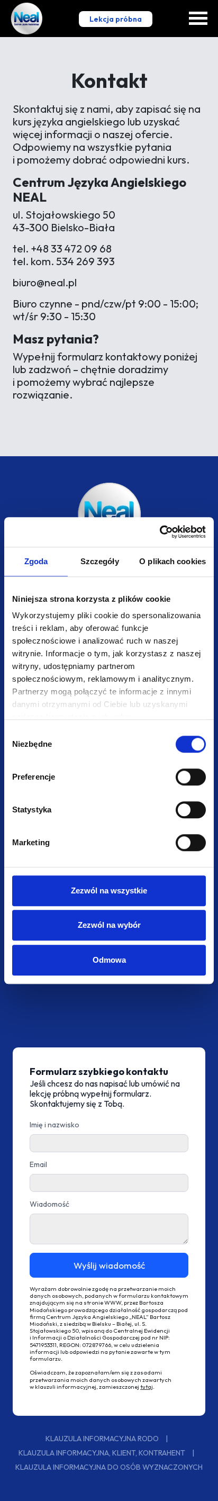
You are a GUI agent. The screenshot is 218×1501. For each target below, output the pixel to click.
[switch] (191, 776)
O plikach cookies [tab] (172, 561)
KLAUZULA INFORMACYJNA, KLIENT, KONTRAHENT (103, 1453)
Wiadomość (49, 1204)
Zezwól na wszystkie (109, 890)
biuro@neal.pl (45, 282)
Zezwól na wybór (109, 924)
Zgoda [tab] (36, 561)
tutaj (146, 1386)
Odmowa (109, 959)
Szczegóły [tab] (99, 561)
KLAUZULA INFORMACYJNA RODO (103, 1438)
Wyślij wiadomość (109, 1265)
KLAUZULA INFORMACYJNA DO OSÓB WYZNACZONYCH (109, 1467)
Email (38, 1164)
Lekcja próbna (115, 19)
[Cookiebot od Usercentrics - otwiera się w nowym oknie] (159, 532)
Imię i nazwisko (54, 1124)
